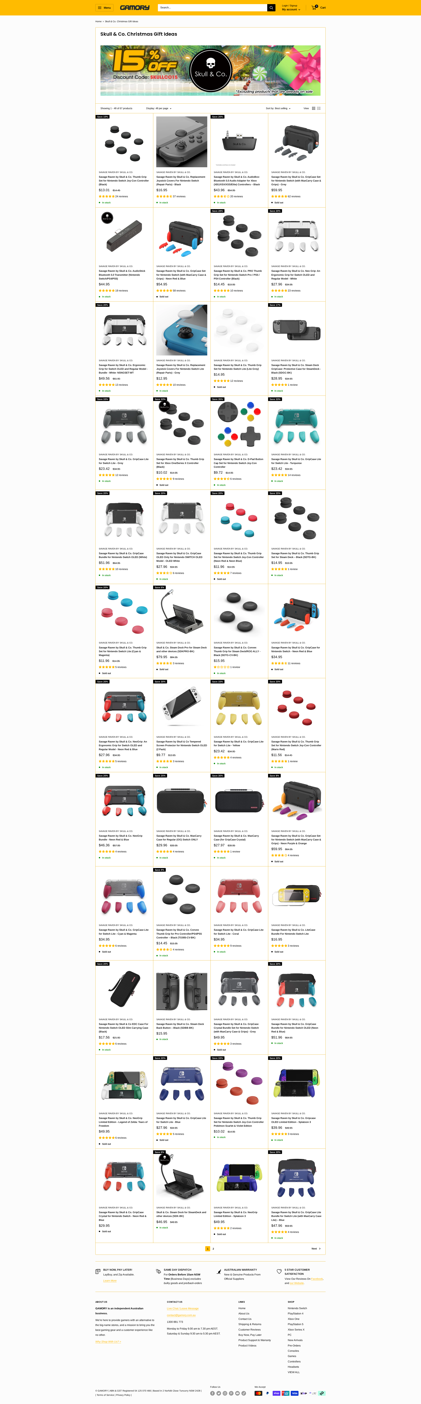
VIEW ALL (294, 1372)
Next (314, 1248)
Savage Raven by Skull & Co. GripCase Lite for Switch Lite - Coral (238, 931)
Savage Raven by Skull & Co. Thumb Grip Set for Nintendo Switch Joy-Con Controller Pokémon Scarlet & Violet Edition (239, 1122)
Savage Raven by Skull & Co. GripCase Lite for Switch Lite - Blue (181, 1120)
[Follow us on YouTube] (237, 1393)
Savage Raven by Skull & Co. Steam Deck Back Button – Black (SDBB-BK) (180, 1026)
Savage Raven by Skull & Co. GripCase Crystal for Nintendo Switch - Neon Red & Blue (123, 1216)
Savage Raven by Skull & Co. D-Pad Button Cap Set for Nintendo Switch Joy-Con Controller (238, 463)
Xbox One (293, 1319)
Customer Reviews (249, 1329)
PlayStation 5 (295, 1324)
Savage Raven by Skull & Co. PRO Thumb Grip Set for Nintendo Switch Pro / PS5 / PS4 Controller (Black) (238, 274)
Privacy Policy (123, 1395)
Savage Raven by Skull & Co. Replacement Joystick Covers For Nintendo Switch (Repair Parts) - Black (180, 180)
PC (290, 1334)
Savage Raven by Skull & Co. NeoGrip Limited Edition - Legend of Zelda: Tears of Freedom (123, 1122)
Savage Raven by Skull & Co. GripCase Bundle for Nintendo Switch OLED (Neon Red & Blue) (294, 1028)
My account (290, 9)
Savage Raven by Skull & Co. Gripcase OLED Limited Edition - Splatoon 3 (293, 1120)
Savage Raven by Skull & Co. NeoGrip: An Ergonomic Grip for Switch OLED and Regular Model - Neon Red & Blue (123, 745)
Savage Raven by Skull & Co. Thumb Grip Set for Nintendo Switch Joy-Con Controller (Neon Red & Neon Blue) (239, 557)
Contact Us (244, 1319)
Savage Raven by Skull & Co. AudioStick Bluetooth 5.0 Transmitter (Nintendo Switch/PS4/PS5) (122, 274)
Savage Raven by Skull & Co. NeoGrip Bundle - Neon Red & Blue (120, 837)
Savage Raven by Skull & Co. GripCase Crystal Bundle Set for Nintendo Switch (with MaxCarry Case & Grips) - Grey (236, 1028)
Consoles (293, 1350)
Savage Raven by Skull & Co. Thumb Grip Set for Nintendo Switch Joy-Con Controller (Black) (124, 180)
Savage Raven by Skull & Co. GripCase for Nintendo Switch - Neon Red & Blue (295, 649)
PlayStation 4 (295, 1313)
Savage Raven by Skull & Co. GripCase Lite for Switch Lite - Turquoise (296, 461)
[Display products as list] (319, 108)
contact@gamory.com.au (181, 1315)
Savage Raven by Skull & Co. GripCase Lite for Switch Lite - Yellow (238, 743)
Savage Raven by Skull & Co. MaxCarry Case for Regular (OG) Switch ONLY (178, 837)
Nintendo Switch (297, 1308)
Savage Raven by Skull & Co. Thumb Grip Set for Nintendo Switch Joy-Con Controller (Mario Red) (296, 745)
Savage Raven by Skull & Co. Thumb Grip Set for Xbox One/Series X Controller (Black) (180, 463)
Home (98, 21)
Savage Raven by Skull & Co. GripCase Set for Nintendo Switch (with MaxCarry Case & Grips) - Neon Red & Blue (181, 274)
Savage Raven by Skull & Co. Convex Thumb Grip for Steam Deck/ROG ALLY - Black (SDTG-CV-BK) (237, 651)
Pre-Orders (294, 1345)
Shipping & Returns (249, 1324)
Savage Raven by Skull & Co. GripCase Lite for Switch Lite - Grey (124, 461)
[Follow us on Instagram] (225, 1393)
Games (292, 1356)
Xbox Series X (296, 1329)
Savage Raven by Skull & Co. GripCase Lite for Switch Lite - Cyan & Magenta (124, 931)
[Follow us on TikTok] (243, 1393)
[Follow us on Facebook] (212, 1393)
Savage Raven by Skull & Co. (116, 172)
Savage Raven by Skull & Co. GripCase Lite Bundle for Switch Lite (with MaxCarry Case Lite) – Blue (296, 1216)
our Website (297, 1283)
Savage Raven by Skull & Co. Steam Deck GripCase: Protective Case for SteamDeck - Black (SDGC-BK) (296, 369)
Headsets (293, 1366)
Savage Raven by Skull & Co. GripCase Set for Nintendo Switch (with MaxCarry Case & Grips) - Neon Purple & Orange (296, 839)
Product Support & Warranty (254, 1340)
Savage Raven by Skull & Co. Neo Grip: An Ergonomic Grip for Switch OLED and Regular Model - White (295, 274)
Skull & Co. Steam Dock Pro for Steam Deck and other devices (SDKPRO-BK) (181, 649)
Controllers (294, 1361)
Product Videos (247, 1345)
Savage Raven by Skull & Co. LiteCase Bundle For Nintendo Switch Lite (293, 931)
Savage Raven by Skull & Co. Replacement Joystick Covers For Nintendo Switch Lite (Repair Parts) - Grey (180, 369)
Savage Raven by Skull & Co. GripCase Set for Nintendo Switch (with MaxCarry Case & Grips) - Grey (296, 180)
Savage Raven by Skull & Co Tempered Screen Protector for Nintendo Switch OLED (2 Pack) (181, 745)
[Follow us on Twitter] (218, 1393)
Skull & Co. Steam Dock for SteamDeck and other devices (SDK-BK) (181, 1214)
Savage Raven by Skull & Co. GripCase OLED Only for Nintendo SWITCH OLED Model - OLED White (179, 557)
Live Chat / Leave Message (183, 1308)
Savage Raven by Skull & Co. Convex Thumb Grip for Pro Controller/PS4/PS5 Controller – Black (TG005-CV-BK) (179, 933)
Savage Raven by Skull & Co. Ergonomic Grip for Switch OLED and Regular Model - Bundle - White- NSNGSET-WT (123, 369)
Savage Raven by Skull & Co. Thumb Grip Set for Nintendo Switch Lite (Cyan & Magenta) (123, 651)
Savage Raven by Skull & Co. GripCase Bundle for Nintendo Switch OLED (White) (123, 555)
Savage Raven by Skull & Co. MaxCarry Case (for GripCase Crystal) (236, 837)
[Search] (271, 7)
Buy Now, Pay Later (249, 1334)
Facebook (317, 1278)
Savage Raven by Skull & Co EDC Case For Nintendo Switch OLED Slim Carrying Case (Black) (123, 1028)
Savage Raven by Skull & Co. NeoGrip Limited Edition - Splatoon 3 (235, 1214)
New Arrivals (295, 1340)
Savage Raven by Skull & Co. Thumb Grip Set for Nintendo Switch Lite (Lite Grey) (237, 367)
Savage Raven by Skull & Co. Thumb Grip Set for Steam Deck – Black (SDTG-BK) (295, 555)
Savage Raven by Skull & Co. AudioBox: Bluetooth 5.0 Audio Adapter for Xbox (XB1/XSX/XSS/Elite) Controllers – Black (237, 180)
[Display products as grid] (313, 108)
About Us (243, 1313)
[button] (107, 196)
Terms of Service (105, 1395)
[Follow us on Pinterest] (231, 1393)
